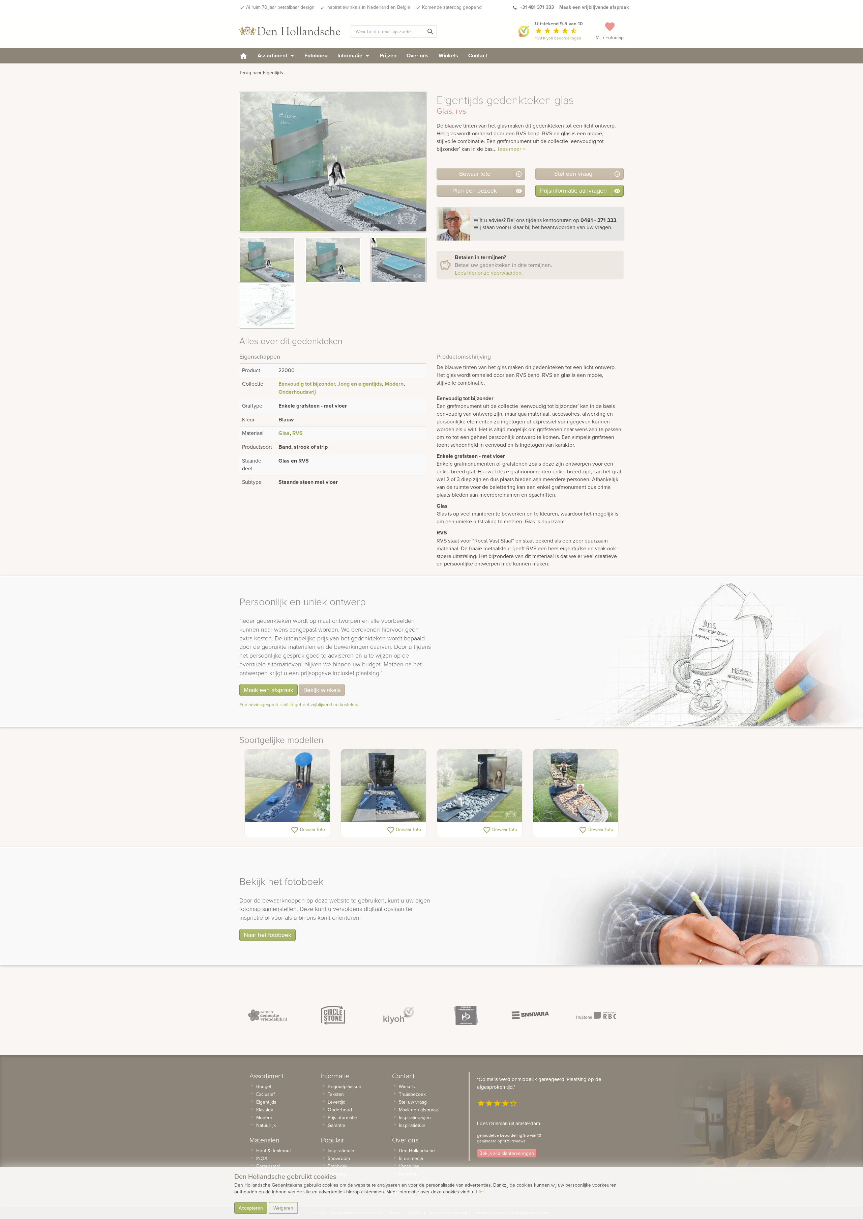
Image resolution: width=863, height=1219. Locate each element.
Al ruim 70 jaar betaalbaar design (280, 7)
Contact (477, 55)
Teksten (336, 1094)
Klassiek (264, 1109)
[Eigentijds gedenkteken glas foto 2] (333, 260)
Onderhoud (340, 1109)
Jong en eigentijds (360, 384)
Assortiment (273, 55)
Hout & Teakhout (273, 1150)
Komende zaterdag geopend (452, 7)
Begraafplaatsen (344, 1086)
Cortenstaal (268, 1166)
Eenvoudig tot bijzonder (306, 384)
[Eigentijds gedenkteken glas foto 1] (267, 260)
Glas (284, 433)
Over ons (417, 55)
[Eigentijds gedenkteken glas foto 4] (267, 305)
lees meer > (511, 149)
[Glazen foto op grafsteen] (479, 785)
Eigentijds (266, 1102)
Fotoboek (315, 55)
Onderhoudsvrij (297, 392)
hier (480, 1191)
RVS (297, 433)
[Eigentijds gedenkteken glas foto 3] (399, 260)
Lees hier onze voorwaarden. (489, 272)
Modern (394, 384)
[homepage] (243, 55)
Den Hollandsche (417, 1150)
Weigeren (283, 1207)
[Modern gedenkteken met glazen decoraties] (287, 785)
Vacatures (409, 1166)
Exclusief (265, 1094)
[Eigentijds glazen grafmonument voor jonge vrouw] (383, 785)
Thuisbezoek (412, 1094)
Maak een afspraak (268, 690)
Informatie (350, 55)
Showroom (339, 1158)
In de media (411, 1158)
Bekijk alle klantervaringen (506, 1153)
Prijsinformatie (342, 1117)
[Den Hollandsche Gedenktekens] (289, 31)
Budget (263, 1086)
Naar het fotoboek (267, 935)
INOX (261, 1158)
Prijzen (388, 55)
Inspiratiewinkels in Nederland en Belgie (368, 7)
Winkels (448, 55)
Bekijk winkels (321, 690)
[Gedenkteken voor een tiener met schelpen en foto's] (575, 785)
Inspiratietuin (341, 1150)
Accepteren (251, 1207)
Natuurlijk (266, 1125)
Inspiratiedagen (415, 1117)
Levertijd (337, 1102)
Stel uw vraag (413, 1102)
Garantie (336, 1125)
